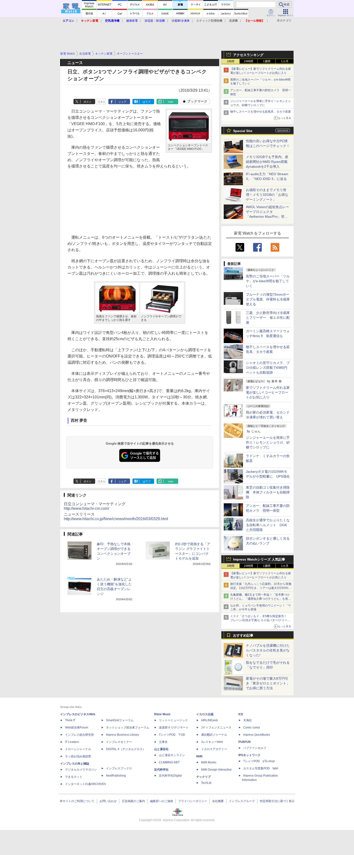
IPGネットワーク (249, 755)
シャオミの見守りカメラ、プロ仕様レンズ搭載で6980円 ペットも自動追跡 (268, 367)
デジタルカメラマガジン (81, 769)
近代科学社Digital (170, 775)
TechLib (206, 783)
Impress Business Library (122, 734)
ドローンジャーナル (78, 749)
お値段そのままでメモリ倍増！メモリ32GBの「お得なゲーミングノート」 (267, 194)
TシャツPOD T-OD (172, 734)
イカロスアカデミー (214, 749)
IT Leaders (72, 742)
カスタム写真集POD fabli (260, 768)
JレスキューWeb (212, 742)
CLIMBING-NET (169, 762)
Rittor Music (162, 714)
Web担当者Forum (76, 727)
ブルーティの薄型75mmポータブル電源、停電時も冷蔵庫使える (268, 299)
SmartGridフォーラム (120, 720)
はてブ (147, 101)
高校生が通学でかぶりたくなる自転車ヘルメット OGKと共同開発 (268, 525)
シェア (122, 101)
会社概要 (218, 801)
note (170, 101)
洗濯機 (233, 20)
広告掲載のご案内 (133, 801)
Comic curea (251, 727)
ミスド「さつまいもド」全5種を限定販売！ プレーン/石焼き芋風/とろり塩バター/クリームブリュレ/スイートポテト (260, 620)
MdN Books (208, 762)
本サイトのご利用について (77, 801)
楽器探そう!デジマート (174, 727)
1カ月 (284, 61)
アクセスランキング (248, 55)
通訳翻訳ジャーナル (214, 734)
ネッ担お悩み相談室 (78, 756)
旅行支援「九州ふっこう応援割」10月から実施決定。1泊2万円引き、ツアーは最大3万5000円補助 (260, 588)
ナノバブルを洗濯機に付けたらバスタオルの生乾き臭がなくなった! (268, 650)
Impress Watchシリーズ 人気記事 (259, 559)
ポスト (88, 101)
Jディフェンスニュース (216, 727)
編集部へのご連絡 (161, 801)
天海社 (247, 720)
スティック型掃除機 (209, 20)
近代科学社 (161, 769)
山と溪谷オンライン (172, 755)
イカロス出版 (205, 714)
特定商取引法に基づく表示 (277, 801)
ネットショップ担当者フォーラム (127, 727)
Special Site (242, 131)
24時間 (248, 61)
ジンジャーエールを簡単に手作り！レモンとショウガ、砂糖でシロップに (268, 442)
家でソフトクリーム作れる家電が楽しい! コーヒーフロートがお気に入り (268, 392)
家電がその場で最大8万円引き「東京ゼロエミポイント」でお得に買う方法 (268, 683)
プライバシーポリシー (192, 801)
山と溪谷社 (161, 749)
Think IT (70, 720)
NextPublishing (116, 775)
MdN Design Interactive (216, 769)
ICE (240, 714)
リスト (101, 101)
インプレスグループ (242, 801)
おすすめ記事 (243, 635)
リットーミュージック (173, 720)
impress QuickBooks (256, 734)
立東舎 (163, 742)
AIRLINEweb (209, 720)
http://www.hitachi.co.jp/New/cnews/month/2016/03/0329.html (116, 519)
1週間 (266, 61)
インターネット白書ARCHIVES (85, 784)
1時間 (230, 61)
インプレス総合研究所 (79, 734)
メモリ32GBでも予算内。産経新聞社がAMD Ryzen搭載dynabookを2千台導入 (267, 161)
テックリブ (203, 776)
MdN (199, 756)
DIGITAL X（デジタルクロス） (125, 749)
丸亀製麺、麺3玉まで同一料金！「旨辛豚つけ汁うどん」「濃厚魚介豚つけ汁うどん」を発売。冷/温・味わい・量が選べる (260, 599)
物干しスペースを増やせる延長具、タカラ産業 (260, 111)
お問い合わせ (108, 801)
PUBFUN (244, 742)
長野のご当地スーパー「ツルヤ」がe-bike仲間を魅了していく (268, 281)
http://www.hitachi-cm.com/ (86, 508)
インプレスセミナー (119, 742)
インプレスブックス (119, 768)
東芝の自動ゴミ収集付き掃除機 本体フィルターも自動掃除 (268, 492)
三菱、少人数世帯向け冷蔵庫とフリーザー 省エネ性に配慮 (268, 317)
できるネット (73, 776)
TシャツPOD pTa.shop (259, 761)
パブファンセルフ (254, 748)
